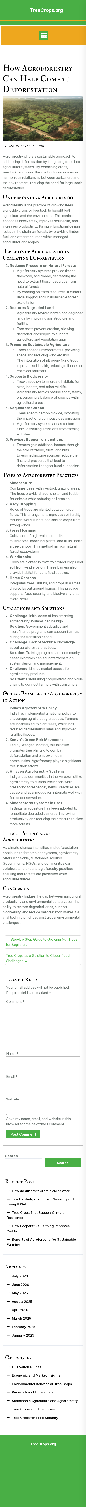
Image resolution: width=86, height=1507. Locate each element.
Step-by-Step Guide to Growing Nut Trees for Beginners (41, 942)
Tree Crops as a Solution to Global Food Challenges (38, 958)
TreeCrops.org (46, 10)
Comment (15, 1001)
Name (12, 1054)
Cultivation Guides (26, 1367)
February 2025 (23, 1327)
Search (11, 1156)
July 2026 (20, 1276)
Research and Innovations (32, 1392)
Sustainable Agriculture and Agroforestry (45, 1401)
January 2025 (23, 1335)
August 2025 (22, 1301)
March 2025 (21, 1318)
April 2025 (20, 1310)
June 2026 (20, 1285)
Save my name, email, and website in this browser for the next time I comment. (38, 1121)
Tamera (13, 146)
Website (12, 1099)
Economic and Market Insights (36, 1375)
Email (11, 1076)
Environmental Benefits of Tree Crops (42, 1384)
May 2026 (20, 1293)
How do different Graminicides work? (41, 1191)
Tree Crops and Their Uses (33, 1409)
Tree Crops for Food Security (35, 1418)
